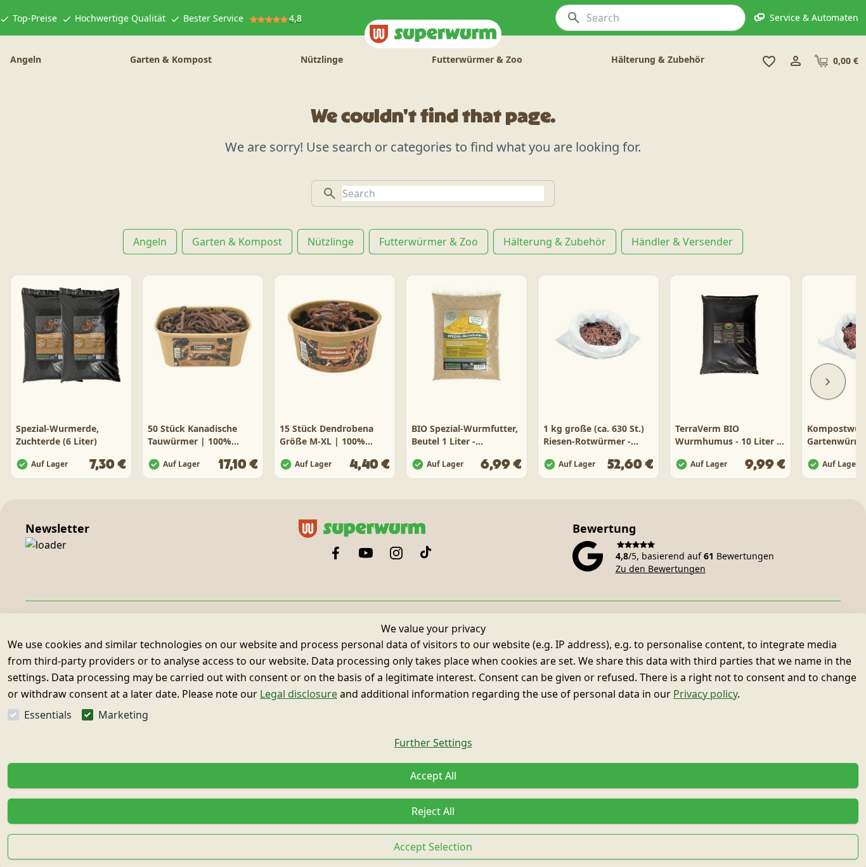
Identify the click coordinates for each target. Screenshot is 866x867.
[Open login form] (795, 61)
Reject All (433, 811)
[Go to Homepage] (433, 34)
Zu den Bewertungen (661, 569)
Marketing (123, 715)
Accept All (433, 776)
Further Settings (433, 743)
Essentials (48, 715)
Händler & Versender (682, 242)
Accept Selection (433, 847)
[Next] (828, 381)
